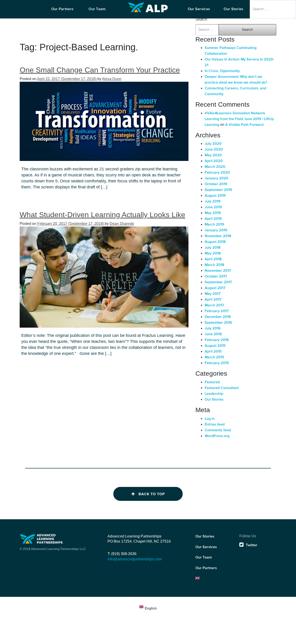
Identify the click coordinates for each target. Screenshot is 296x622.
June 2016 (213, 334)
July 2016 (213, 328)
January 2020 (216, 178)
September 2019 (218, 190)
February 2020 (217, 173)
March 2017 (214, 305)
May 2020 (213, 155)
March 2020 (215, 167)
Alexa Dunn (111, 79)
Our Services (206, 547)
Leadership (214, 394)
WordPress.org (217, 436)
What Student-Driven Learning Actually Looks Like (102, 215)
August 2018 (215, 242)
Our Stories (214, 400)
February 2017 (217, 311)
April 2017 (213, 300)
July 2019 (213, 201)
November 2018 (218, 236)
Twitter (251, 545)
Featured (212, 382)
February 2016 (217, 340)
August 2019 (215, 196)
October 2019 (216, 184)
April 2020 (214, 161)
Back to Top (152, 494)
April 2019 (213, 219)
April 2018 (213, 259)
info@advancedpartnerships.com (135, 559)
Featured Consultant (222, 388)
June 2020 (214, 149)
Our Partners (206, 568)
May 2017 (213, 294)
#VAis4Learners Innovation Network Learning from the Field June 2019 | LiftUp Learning (239, 119)
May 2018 (213, 253)
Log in (210, 419)
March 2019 (214, 224)
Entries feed (215, 424)
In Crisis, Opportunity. (222, 71)
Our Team (203, 557)
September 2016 (218, 323)
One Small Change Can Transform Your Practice (100, 70)
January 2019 (216, 230)
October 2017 (216, 276)
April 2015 (213, 351)
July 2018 (213, 248)
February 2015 (217, 363)
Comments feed (218, 430)
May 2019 (213, 213)
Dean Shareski (122, 224)
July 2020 (213, 144)
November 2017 (218, 271)
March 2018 (214, 265)
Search (201, 19)
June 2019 (213, 207)
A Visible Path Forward (244, 125)
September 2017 (218, 282)
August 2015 (215, 346)
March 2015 (214, 357)
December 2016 (218, 317)
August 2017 (215, 288)
